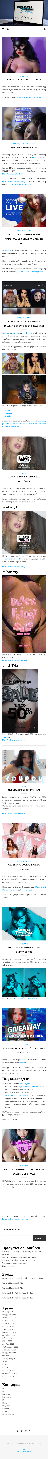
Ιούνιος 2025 (7, 1311)
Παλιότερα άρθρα (12, 1229)
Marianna (13, 890)
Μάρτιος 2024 (8, 1326)
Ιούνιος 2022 (7, 1367)
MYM (23, 144)
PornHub (6, 1411)
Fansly (16, 144)
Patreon (5, 1408)
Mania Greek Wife (16, 1283)
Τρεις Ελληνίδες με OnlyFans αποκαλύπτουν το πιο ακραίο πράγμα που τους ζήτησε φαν (24, 424)
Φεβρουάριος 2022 (10, 1373)
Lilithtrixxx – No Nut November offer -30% (19, 1257)
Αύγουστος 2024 (9, 1317)
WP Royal (21, 1443)
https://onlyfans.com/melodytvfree (29, 271)
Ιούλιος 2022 (7, 1364)
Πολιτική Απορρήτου (34, 1443)
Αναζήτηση (39, 1238)
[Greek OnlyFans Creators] (24, 10)
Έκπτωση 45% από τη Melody (24, 80)
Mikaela (16, 333)
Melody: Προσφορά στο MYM (24, 790)
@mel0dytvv (24, 1083)
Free (19, 231)
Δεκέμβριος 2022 (9, 1350)
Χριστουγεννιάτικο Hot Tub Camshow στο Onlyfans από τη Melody (24, 239)
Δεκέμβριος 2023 (9, 1329)
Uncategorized (8, 1414)
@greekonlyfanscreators (31, 1086)
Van (3, 1283)
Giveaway (24, 1045)
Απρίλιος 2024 (8, 1323)
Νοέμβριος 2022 (9, 1353)
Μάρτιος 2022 (8, 1370)
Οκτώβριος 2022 (9, 1355)
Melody (8, 250)
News (19, 318)
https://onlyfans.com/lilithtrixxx (14, 740)
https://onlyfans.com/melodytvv (28, 97)
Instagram (6, 1397)
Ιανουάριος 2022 (9, 1376)
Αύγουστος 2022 (9, 1361)
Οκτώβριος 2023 (9, 1335)
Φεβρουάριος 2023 (10, 1347)
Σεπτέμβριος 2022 (9, 1358)
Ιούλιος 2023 (7, 1338)
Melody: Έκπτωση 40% (24, 147)
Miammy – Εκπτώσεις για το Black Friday (18, 1260)
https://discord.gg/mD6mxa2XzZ (18, 1095)
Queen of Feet (26, 890)
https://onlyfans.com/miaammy (14, 660)
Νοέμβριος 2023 (9, 1332)
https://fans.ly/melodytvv (22, 184)
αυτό (26, 1089)
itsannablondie (8, 1266)
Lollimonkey (28, 333)
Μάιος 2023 (7, 1341)
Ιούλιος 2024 (7, 1320)
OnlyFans (24, 76)
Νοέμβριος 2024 (9, 1314)
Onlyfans (8, 559)
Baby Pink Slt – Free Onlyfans (31, 1278)
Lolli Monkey (9, 413)
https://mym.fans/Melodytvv (13, 174)
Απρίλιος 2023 (8, 1344)
